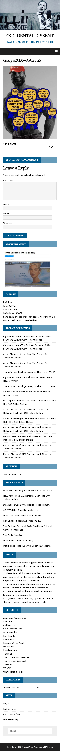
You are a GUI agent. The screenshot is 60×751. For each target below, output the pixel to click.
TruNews (7, 664)
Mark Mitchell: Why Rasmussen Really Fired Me (27, 490)
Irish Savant (9, 639)
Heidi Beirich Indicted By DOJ (18, 540)
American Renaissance (15, 618)
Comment (8, 180)
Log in (6, 703)
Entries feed (9, 709)
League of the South (14, 643)
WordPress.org (10, 719)
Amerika (7, 621)
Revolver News (10, 650)
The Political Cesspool (14, 661)
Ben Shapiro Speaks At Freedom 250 (22, 520)
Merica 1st (8, 646)
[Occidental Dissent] (30, 28)
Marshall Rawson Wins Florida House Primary (26, 504)
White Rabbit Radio (13, 671)
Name (6, 204)
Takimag (7, 654)
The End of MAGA (46, 372)
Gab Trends (9, 636)
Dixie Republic (10, 632)
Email (6, 213)
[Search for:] (30, 731)
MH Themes (48, 747)
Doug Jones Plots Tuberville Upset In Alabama (27, 545)
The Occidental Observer (16, 657)
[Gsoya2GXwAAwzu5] (30, 137)
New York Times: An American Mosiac (22, 515)
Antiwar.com (9, 625)
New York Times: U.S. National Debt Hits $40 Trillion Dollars (25, 411)
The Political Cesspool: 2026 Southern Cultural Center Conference (27, 338)
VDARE (7, 668)
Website (7, 223)
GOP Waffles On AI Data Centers (21, 510)
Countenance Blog (12, 628)
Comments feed (11, 714)
